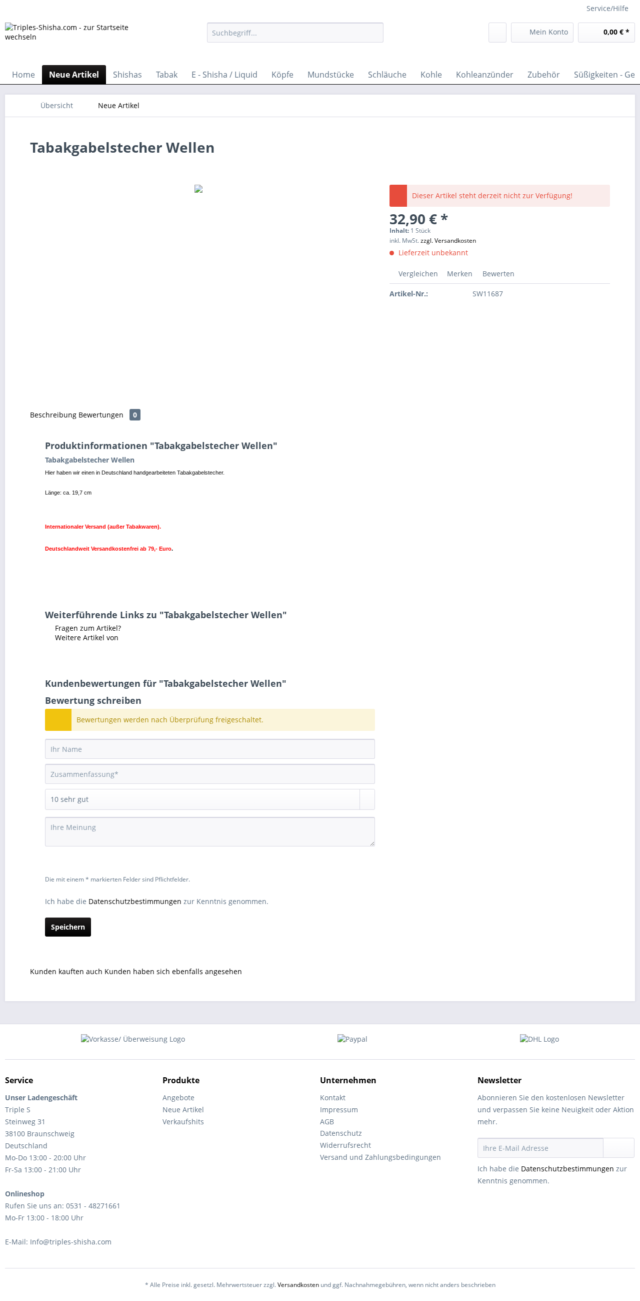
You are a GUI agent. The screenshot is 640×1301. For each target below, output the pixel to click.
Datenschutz (341, 1133)
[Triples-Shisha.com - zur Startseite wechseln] (82, 41)
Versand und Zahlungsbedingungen (380, 1157)
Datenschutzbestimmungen (135, 901)
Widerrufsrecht (345, 1145)
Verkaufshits (183, 1121)
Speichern (68, 927)
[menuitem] (295, 37)
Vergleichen (417, 273)
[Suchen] (374, 33)
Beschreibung (53, 414)
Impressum (339, 1109)
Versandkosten (298, 1284)
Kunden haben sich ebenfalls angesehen (173, 971)
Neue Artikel (183, 1109)
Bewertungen (107, 414)
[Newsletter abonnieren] (618, 1148)
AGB (327, 1121)
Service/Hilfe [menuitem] (607, 8)
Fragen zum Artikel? (87, 628)
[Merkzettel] (497, 33)
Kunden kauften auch (66, 971)
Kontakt (333, 1097)
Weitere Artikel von (85, 637)
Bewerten (497, 273)
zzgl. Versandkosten (448, 240)
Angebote (178, 1097)
